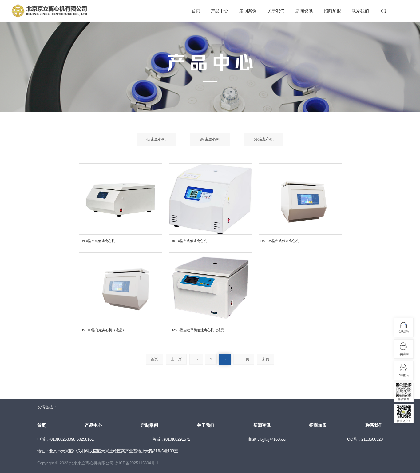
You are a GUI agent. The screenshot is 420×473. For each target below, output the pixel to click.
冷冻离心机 (264, 139)
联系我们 (360, 10)
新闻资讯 (304, 10)
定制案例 (247, 10)
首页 (196, 10)
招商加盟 (332, 10)
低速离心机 (156, 139)
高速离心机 (210, 139)
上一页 (176, 359)
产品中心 (219, 10)
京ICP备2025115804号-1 (136, 463)
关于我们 (276, 10)
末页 (265, 359)
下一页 (243, 359)
